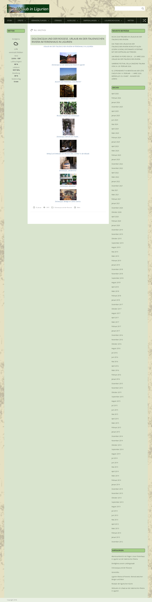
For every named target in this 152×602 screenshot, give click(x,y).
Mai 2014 (115, 467)
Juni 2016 (115, 357)
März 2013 (115, 528)
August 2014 (116, 454)
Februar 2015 (116, 427)
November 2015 (117, 388)
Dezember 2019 (117, 230)
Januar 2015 (116, 432)
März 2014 (115, 476)
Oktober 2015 (116, 392)
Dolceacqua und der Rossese (63, 207)
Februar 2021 (116, 199)
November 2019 (117, 234)
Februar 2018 (116, 296)
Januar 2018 (116, 300)
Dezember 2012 (117, 542)
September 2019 (117, 243)
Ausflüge (71, 20)
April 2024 (115, 129)
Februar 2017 (116, 326)
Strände (58, 20)
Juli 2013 (115, 511)
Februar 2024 (116, 137)
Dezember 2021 (117, 186)
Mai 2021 (115, 190)
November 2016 (117, 340)
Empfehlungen (90, 20)
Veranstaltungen (39, 20)
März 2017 (115, 322)
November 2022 (117, 168)
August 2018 (116, 282)
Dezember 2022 (117, 164)
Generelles (115, 572)
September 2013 (117, 502)
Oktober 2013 (116, 498)
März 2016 (115, 370)
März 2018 (115, 291)
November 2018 (117, 274)
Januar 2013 (116, 537)
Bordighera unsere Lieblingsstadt (123, 563)
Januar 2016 (116, 379)
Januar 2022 (116, 181)
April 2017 (115, 318)
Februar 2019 (116, 260)
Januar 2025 (116, 115)
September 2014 (117, 449)
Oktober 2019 (116, 238)
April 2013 (115, 524)
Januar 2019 (116, 265)
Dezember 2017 (117, 304)
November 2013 (117, 493)
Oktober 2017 (116, 309)
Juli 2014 (115, 458)
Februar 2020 (116, 221)
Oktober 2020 (116, 212)
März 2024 (115, 133)
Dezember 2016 (117, 335)
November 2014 (117, 441)
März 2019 (115, 256)
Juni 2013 (115, 515)
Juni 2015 (115, 410)
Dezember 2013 (117, 489)
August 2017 (116, 313)
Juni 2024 (115, 120)
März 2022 (115, 177)
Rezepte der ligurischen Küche (122, 584)
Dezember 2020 (117, 208)
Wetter (131, 20)
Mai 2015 (115, 414)
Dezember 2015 (117, 383)
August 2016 (116, 348)
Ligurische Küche (112, 20)
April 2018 (115, 287)
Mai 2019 (115, 252)
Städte (20, 20)
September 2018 (117, 278)
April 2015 (115, 419)
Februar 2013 (116, 533)
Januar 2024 (116, 142)
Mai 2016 (115, 361)
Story (9, 20)
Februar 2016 (116, 375)
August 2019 (116, 247)
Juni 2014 (115, 463)
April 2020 (115, 217)
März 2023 (115, 151)
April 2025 (115, 111)
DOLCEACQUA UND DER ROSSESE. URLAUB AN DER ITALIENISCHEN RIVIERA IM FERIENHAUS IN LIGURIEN (68, 40)
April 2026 (115, 94)
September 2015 (117, 397)
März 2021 (115, 195)
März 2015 (115, 423)
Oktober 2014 (116, 445)
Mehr (78, 207)
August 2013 (116, 506)
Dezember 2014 (117, 436)
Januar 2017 (116, 331)
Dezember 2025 (117, 107)
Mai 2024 (115, 124)
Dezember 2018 (117, 269)
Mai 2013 (115, 520)
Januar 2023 (116, 159)
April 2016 (115, 366)
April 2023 (115, 146)
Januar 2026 (116, 102)
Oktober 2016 (116, 344)
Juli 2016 (115, 353)
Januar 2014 (116, 484)
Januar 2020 (116, 225)
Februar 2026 (116, 98)
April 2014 (115, 471)
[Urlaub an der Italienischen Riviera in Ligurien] (28, 8)
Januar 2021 (116, 203)
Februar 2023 (116, 155)
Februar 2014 (116, 480)
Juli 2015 (115, 405)
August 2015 (116, 401)
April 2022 (115, 173)
